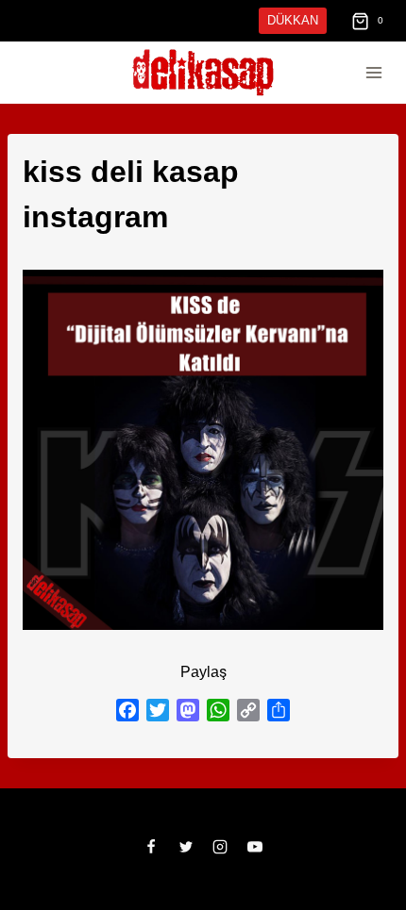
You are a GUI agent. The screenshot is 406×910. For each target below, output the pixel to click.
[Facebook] (151, 801)
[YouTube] (255, 801)
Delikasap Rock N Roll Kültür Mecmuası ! (270, 884)
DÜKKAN (294, 20)
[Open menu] (373, 73)
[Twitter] (186, 801)
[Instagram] (220, 801)
